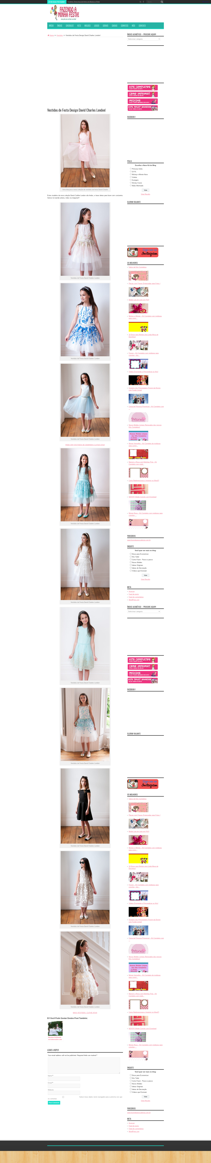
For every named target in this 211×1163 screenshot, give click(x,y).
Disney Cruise (137, 183)
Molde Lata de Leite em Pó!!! (139, 300)
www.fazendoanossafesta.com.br (139, 540)
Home (52, 35)
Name (50, 1076)
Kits (79, 25)
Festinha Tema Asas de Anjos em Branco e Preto (84, 2)
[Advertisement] (85, 55)
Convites (124, 25)
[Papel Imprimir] (142, 97)
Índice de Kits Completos (138, 267)
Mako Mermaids (137, 186)
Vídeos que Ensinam (139, 571)
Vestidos (60, 35)
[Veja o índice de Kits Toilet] (142, 111)
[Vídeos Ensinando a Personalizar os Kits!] (138, 385)
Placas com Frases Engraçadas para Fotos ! (144, 283)
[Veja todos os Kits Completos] (142, 90)
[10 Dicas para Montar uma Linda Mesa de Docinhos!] (138, 350)
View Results (145, 194)
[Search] (162, 2)
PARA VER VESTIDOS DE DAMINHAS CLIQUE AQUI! (85, 445)
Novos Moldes (137, 562)
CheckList (70, 25)
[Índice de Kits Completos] (138, 281)
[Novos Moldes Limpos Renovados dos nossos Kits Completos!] (138, 441)
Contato (142, 25)
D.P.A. (134, 172)
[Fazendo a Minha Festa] (65, 19)
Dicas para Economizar (140, 554)
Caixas (114, 25)
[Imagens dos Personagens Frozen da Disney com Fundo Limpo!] (138, 404)
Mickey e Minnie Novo (140, 174)
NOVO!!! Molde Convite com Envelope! (143, 497)
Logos (96, 25)
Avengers (135, 180)
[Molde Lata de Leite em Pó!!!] (138, 313)
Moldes (87, 25)
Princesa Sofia (137, 169)
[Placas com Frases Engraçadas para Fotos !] (138, 297)
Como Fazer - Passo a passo (142, 560)
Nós (133, 25)
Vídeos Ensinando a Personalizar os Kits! (143, 372)
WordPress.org (134, 600)
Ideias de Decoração (139, 568)
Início (51, 25)
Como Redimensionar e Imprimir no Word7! (144, 480)
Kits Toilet (135, 557)
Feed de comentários (136, 597)
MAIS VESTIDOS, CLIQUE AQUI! (85, 1013)
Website (51, 1090)
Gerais (105, 25)
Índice (59, 25)
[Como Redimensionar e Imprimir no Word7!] (138, 494)
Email (50, 1083)
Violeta (134, 177)
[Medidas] (142, 104)
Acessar (132, 591)
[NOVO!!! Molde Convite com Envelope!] (138, 510)
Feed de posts (134, 594)
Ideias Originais (137, 565)
